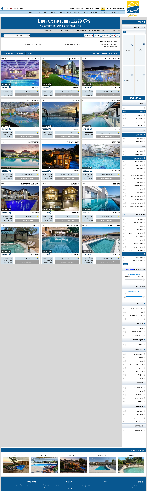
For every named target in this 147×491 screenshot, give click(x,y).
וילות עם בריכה (61, 12)
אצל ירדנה (116, 142)
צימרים (109, 8)
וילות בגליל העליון (90, 30)
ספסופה (84, 58)
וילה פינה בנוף (74, 184)
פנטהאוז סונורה (102, 455)
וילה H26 (36, 225)
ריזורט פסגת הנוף (73, 142)
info (2, 8)
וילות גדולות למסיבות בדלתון (110, 47)
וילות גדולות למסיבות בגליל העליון (55, 30)
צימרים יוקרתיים (67, 487)
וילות (103, 8)
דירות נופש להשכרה (22, 485)
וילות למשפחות (103, 12)
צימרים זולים (136, 487)
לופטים (72, 8)
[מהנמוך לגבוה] (17, 53)
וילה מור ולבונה (33, 58)
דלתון (83, 184)
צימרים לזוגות (132, 485)
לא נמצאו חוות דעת (106, 91)
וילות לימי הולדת (42, 12)
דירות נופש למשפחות (10, 485)
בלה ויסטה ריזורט (44, 455)
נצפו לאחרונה (18, 8)
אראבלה (76, 100)
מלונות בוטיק (80, 8)
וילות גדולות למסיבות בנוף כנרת (72, 44)
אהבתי (8, 8)
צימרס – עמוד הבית (114, 30)
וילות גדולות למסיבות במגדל (110, 44)
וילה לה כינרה (115, 100)
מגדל (43, 58)
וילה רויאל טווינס (114, 225)
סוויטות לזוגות (44, 485)
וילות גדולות (69, 30)
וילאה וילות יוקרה (73, 58)
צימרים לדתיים (128, 487)
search (124, 32)
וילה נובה (116, 184)
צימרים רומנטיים (120, 487)
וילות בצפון (121, 12)
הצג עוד (125, 264)
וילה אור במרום (33, 142)
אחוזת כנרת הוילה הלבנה (30, 184)
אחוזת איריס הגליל (72, 225)
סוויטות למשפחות (49, 487)
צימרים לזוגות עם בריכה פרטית (56, 485)
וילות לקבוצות (32, 12)
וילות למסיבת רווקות (79, 12)
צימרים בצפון (139, 485)
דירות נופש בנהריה (31, 487)
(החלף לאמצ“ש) (130, 269)
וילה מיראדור (16, 455)
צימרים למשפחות (123, 485)
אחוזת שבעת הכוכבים (112, 58)
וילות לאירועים (51, 12)
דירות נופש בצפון (31, 485)
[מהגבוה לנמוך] (19, 53)
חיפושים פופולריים (118, 8)
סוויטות (97, 8)
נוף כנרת (3, 100)
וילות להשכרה (112, 12)
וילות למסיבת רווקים (92, 12)
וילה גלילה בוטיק (33, 100)
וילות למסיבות (79, 30)
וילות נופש (69, 12)
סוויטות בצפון (68, 485)
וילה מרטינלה (131, 455)
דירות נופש (89, 8)
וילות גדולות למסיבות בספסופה (34, 44)
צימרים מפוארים (58, 487)
